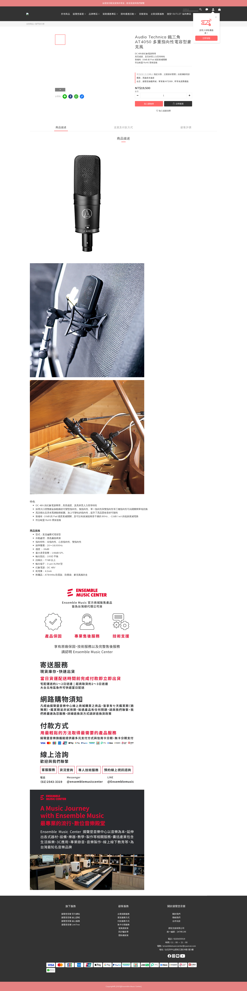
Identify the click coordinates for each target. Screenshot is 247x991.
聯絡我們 (176, 917)
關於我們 (176, 914)
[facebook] (70, 96)
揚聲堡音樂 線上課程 (70, 917)
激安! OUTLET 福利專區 (179, 14)
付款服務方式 (123, 921)
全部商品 (30, 24)
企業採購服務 (157, 14)
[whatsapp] (76, 96)
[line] (65, 96)
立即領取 (206, 38)
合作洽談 (176, 921)
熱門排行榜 (39, 24)
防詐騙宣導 (123, 931)
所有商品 (65, 14)
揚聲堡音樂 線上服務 (70, 921)
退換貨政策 (123, 928)
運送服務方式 (123, 917)
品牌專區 (93, 14)
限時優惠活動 (127, 14)
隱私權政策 (123, 935)
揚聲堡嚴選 (78, 14)
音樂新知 (143, 14)
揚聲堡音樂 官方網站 (70, 914)
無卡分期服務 (123, 924)
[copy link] (82, 96)
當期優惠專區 (109, 14)
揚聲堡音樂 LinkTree (70, 924)
